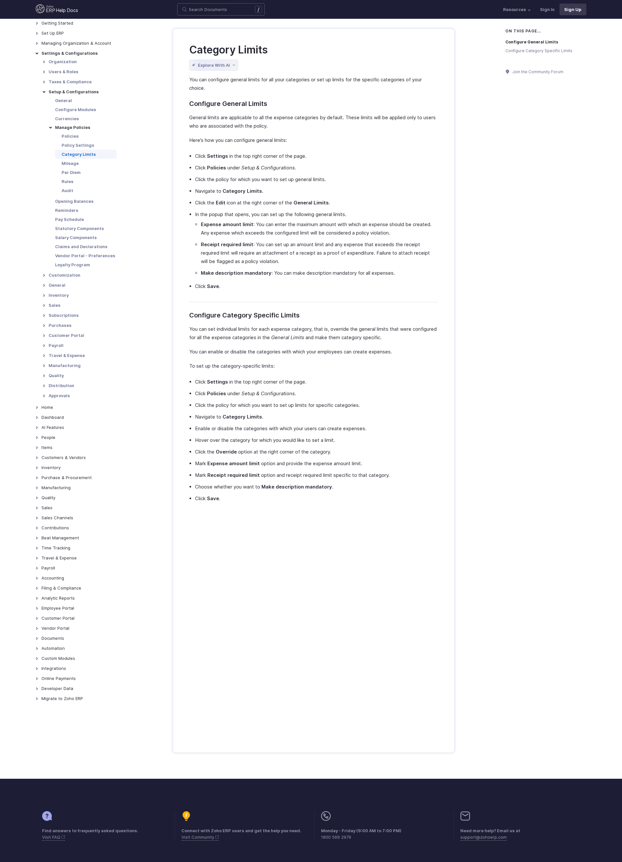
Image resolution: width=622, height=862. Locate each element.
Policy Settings (78, 145)
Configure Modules (75, 109)
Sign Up (573, 9)
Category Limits (79, 154)
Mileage (70, 163)
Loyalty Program (72, 264)
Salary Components (76, 237)
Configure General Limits (531, 42)
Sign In (547, 9)
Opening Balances (74, 201)
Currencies (67, 118)
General (63, 100)
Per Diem (71, 172)
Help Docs (67, 10)
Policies (70, 136)
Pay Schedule (69, 219)
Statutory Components (79, 228)
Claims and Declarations (81, 246)
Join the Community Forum (537, 71)
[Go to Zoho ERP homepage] (45, 9)
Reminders (66, 210)
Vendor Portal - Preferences (85, 255)
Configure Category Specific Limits (538, 50)
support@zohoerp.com (483, 837)
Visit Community (198, 837)
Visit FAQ (52, 837)
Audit (67, 190)
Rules (68, 181)
